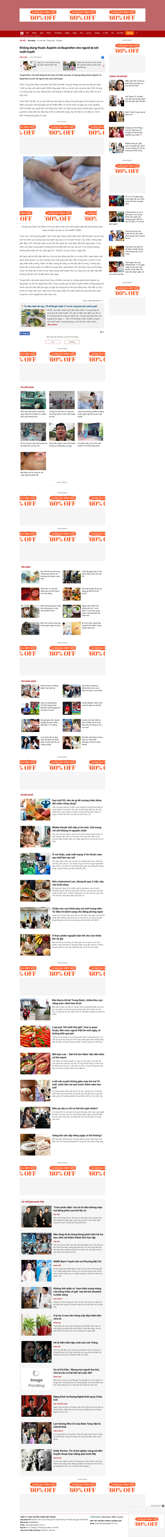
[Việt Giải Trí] (22, 33)
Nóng (34, 33)
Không (72, 342)
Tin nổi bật (41, 41)
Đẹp (74, 33)
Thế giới (59, 41)
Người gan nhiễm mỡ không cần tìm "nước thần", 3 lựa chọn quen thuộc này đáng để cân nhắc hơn (91, 611)
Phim (49, 33)
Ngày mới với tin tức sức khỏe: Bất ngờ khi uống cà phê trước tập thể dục (89, 64)
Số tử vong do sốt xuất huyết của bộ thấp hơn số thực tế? (34, 444)
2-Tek (105, 33)
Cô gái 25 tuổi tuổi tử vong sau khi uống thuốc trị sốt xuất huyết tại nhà (62, 414)
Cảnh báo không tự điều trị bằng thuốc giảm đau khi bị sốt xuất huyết (91, 414)
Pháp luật (50, 41)
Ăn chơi (120, 33)
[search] (136, 33)
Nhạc (67, 33)
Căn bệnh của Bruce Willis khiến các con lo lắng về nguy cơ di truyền (92, 688)
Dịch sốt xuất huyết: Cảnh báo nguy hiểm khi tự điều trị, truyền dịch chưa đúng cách (33, 414)
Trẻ (81, 33)
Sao (41, 33)
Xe (112, 33)
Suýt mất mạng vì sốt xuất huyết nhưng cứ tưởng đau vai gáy (62, 444)
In (103, 332)
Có (53, 342)
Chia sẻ (26, 334)
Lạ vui (88, 33)
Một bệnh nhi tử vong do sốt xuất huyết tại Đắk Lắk (32, 474)
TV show (58, 33)
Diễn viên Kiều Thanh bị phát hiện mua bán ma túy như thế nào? (134, 83)
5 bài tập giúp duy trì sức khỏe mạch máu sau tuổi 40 (92, 573)
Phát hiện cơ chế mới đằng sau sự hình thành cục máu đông (50, 591)
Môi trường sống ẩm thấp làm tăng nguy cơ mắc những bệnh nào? (51, 608)
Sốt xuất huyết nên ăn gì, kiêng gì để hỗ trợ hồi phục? (92, 591)
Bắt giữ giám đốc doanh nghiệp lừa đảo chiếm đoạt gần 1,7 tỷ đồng (50, 722)
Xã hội (129, 33)
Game (97, 33)
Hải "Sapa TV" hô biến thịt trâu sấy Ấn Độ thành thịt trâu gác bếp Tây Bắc (135, 99)
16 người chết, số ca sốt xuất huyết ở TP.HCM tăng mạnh (89, 444)
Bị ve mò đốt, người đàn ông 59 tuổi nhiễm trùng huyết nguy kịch (91, 625)
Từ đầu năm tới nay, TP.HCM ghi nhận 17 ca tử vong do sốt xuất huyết (60, 306)
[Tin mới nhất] (27, 33)
